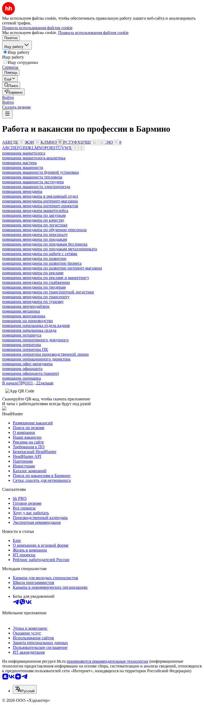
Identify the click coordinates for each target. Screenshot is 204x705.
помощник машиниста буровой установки (40, 172)
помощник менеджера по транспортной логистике (48, 292)
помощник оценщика (21, 378)
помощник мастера (19, 162)
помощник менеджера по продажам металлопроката (49, 249)
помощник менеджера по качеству (33, 220)
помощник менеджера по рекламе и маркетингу (45, 277)
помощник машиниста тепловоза (32, 177)
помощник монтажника (23, 316)
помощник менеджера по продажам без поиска (44, 244)
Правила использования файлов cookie (93, 32)
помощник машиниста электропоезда (36, 186)
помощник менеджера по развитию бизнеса (42, 263)
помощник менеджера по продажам (34, 239)
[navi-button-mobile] (7, 114)
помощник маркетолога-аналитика (33, 158)
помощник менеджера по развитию (34, 258)
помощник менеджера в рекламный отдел (40, 196)
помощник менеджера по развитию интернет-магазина (52, 268)
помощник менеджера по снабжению (36, 282)
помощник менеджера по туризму (33, 301)
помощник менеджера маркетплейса (35, 210)
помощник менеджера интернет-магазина (40, 201)
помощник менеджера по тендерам (34, 287)
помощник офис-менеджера (27, 364)
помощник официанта (22, 368)
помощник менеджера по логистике (34, 225)
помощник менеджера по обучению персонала (44, 229)
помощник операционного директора (36, 359)
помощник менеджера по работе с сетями (39, 253)
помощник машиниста (22, 167)
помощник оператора (21, 344)
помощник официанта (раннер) (30, 373)
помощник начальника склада (29, 330)
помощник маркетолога (23, 153)
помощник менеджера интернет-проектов (40, 206)
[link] (11, 85)
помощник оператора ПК (25, 349)
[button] (8, 97)
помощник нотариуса (21, 335)
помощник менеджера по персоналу (35, 234)
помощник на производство (27, 320)
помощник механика (21, 311)
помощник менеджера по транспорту (36, 297)
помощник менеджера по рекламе (32, 273)
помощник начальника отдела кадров (36, 325)
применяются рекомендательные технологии (107, 661)
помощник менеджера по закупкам (34, 215)
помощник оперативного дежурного (35, 340)
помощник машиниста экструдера (33, 182)
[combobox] (25, 689)
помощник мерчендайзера (25, 306)
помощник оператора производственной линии (45, 354)
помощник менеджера (22, 191)
